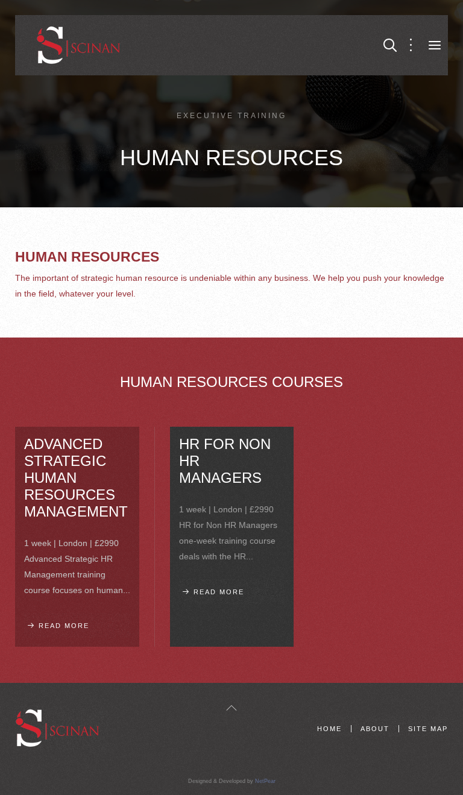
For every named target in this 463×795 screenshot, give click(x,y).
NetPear (265, 781)
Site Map (428, 728)
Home (329, 728)
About (375, 728)
